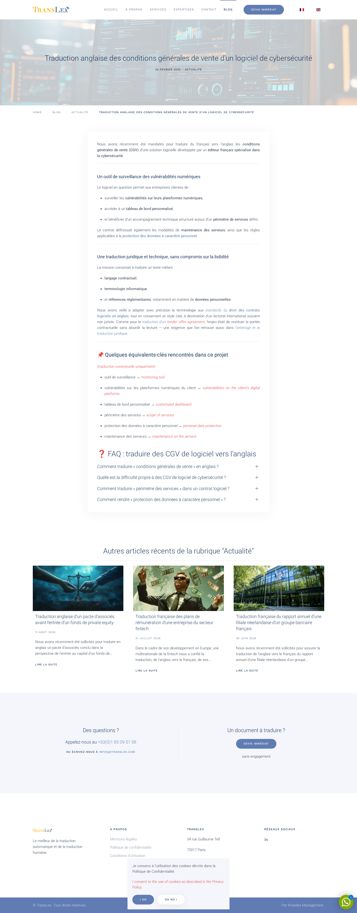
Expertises (184, 9)
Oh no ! (171, 899)
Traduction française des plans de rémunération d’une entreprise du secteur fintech (174, 622)
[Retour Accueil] (51, 9)
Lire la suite (46, 664)
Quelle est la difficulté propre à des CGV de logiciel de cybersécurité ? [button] (161, 477)
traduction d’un (173, 322)
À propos (134, 9)
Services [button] (158, 9)
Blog (228, 9)
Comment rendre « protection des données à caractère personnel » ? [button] (161, 499)
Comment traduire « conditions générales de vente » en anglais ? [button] (158, 466)
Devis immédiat (263, 9)
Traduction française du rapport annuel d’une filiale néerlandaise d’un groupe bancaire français (278, 622)
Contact (208, 9)
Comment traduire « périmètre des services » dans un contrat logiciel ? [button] (163, 488)
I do (143, 899)
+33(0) (104, 742)
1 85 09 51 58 (123, 742)
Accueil (111, 9)
